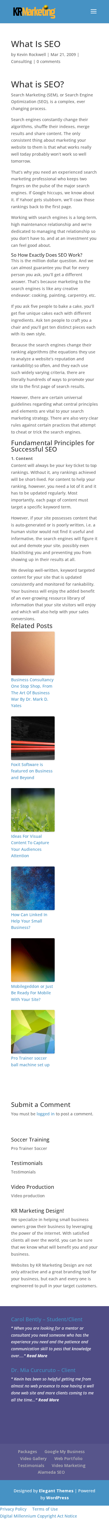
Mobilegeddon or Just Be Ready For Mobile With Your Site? (32, 993)
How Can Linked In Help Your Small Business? (29, 921)
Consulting (21, 61)
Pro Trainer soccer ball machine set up (30, 1061)
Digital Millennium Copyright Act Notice (38, 1516)
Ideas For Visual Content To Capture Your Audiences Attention (30, 845)
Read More (37, 1355)
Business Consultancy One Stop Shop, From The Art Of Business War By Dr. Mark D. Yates (32, 693)
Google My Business (64, 1451)
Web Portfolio (68, 1458)
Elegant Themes (56, 1490)
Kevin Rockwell (31, 54)
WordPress (57, 1497)
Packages (27, 1451)
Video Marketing (68, 1465)
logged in (46, 1114)
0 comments (48, 61)
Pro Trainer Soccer (29, 1148)
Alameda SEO (51, 1472)
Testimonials (23, 1172)
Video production (28, 1195)
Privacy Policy (13, 1509)
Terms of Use (45, 1509)
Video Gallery (33, 1458)
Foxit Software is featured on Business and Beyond (32, 771)
